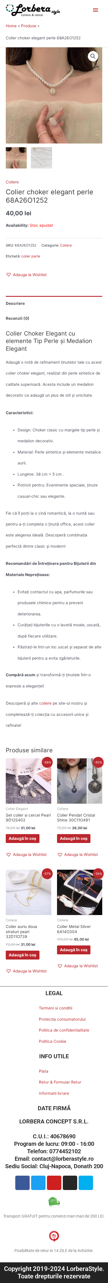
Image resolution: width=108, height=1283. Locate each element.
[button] (93, 56)
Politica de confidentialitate (64, 1030)
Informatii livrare (54, 1093)
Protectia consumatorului (62, 1019)
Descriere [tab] (15, 303)
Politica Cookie (52, 1041)
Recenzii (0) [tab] (17, 318)
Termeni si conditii (55, 1008)
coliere (45, 703)
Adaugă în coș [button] (22, 838)
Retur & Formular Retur (60, 1082)
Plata (43, 1071)
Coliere (12, 182)
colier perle (30, 256)
